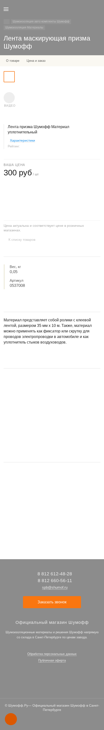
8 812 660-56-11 (55, 580)
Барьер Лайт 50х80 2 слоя (23, 413)
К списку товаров (21, 239)
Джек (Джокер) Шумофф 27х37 (26, 507)
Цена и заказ (36, 60)
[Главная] (7, 21)
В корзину (52, 443)
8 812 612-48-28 (54, 573)
